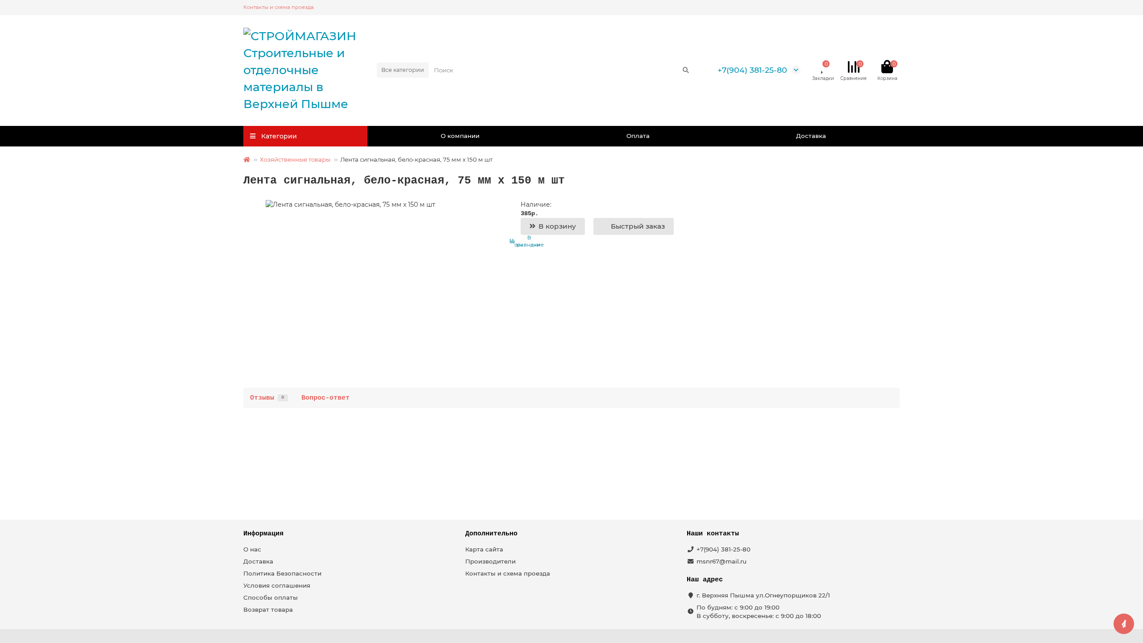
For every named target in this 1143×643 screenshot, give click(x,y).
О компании (460, 135)
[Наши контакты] (1124, 624)
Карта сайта (484, 549)
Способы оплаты (270, 597)
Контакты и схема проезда (278, 7)
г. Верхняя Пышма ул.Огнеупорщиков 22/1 (763, 595)
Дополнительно (491, 534)
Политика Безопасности (282, 573)
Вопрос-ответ (325, 398)
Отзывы (267, 398)
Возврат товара (268, 609)
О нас (252, 549)
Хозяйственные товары (295, 159)
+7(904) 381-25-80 (752, 70)
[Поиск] (686, 70)
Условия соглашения (276, 585)
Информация (263, 534)
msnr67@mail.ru (722, 561)
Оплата (638, 135)
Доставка (811, 135)
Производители (490, 561)
